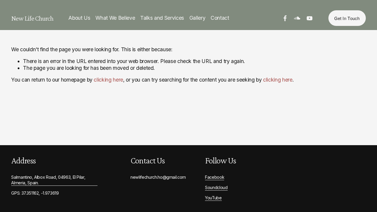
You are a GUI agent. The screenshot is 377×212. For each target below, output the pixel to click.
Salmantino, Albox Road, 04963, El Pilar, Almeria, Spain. (48, 180)
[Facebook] (285, 18)
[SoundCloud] (297, 18)
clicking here (108, 80)
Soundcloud (216, 187)
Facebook (214, 177)
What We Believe (115, 18)
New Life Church (32, 18)
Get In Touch (346, 18)
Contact (220, 18)
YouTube (213, 197)
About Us (79, 18)
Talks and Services (162, 18)
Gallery (197, 18)
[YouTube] (309, 18)
